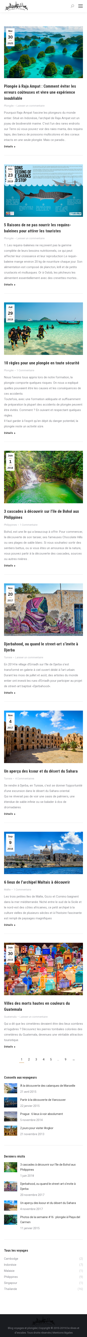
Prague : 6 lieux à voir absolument (41, 1114)
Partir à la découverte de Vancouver (43, 1099)
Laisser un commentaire (31, 105)
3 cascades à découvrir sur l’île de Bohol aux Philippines (48, 1167)
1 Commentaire (25, 370)
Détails (8, 146)
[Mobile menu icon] (80, 6)
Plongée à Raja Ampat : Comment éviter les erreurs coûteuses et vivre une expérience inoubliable (40, 92)
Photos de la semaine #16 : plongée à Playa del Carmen (50, 1219)
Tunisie (8, 657)
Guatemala (10, 1016)
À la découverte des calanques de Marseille (47, 1085)
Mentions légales (63, 1332)
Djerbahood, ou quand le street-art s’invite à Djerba (48, 1186)
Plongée (9, 105)
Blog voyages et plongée (22, 1328)
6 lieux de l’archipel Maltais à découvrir (37, 882)
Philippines (10, 524)
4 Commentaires (24, 778)
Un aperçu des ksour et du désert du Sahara (41, 771)
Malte (7, 889)
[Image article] (10, 1088)
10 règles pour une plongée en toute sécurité (41, 363)
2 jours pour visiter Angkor (36, 1128)
